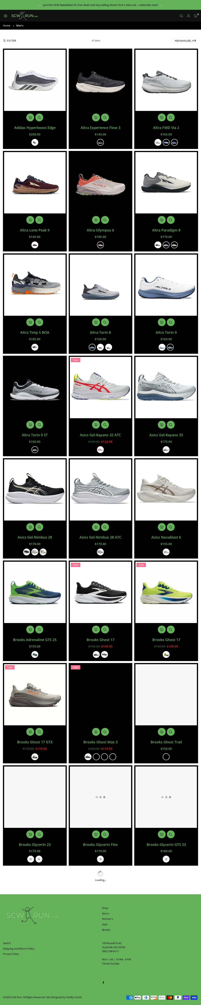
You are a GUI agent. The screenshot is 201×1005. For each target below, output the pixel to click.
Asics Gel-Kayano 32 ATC (100, 435)
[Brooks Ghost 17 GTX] (35, 695)
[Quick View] (39, 117)
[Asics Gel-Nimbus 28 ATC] (100, 490)
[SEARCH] (181, 16)
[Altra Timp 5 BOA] (35, 285)
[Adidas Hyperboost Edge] (35, 80)
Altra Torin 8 (100, 332)
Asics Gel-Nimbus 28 (35, 537)
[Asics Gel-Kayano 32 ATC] (100, 387)
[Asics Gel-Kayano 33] (166, 387)
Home (6, 25)
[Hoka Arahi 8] (166, 899)
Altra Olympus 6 (100, 230)
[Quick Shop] (30, 117)
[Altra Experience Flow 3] (100, 80)
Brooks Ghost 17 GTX (35, 742)
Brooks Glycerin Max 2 (35, 946)
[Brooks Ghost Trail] (166, 695)
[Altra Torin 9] (166, 285)
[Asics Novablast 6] (166, 490)
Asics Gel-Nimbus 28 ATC (100, 537)
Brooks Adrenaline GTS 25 (35, 639)
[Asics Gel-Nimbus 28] (35, 490)
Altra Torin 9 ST (35, 435)
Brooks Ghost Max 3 (100, 742)
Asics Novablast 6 (166, 537)
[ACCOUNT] (188, 16)
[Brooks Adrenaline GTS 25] (35, 592)
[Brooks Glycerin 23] (35, 797)
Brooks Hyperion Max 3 (100, 946)
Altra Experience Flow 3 (100, 127)
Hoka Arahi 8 (166, 946)
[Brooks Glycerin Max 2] (35, 899)
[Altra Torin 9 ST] (35, 387)
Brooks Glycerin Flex (100, 844)
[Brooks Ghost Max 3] (100, 695)
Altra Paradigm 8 (166, 230)
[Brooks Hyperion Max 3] (100, 899)
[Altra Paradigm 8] (166, 182)
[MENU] (5, 16)
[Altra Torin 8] (100, 285)
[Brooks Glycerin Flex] (100, 797)
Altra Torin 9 (166, 332)
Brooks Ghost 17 (100, 639)
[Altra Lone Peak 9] (35, 182)
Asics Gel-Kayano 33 (166, 435)
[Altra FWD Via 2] (166, 80)
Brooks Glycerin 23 (35, 844)
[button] (195, 16)
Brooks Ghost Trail (166, 742)
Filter (11, 40)
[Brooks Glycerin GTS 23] (166, 797)
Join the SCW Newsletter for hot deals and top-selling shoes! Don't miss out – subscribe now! (100, 5)
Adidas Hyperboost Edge (35, 127)
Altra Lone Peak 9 (34, 230)
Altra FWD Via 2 (166, 127)
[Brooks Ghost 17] (100, 592)
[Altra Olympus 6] (100, 182)
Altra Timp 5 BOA (34, 332)
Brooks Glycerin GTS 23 (166, 844)
